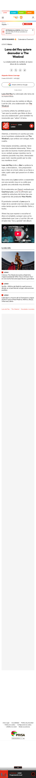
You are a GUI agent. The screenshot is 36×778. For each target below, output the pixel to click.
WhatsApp (20, 70)
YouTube (14, 680)
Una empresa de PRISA (18, 733)
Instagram (6, 680)
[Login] (33, 17)
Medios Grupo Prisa (18, 738)
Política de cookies (10, 725)
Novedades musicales (27, 309)
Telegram (24, 70)
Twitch (26, 680)
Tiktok (10, 680)
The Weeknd (15, 309)
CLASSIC (13, 12)
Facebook (11, 70)
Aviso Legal (6, 723)
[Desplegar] (18, 767)
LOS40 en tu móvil (11, 727)
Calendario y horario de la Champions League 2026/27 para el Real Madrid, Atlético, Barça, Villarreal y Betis (18, 299)
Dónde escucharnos (24, 727)
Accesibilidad (15, 723)
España (4, 24)
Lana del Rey (6, 309)
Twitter (16, 70)
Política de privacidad (27, 723)
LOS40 (5, 12)
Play (33, 774)
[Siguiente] (33, 39)
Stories (30, 680)
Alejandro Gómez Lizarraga (11, 75)
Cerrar (33, 30)
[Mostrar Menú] (3, 17)
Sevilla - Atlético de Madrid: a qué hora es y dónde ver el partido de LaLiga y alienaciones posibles (18, 288)
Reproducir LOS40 (32, 126)
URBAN (29, 12)
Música (10, 44)
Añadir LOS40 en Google (20, 85)
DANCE (21, 12)
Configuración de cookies (24, 725)
